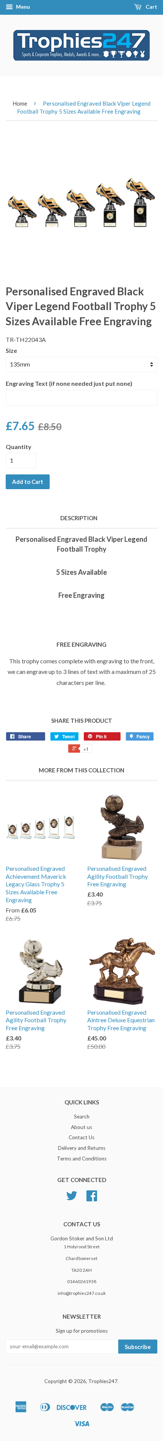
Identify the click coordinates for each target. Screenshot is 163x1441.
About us (81, 1127)
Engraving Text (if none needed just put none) (69, 383)
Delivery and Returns (81, 1148)
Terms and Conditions (82, 1159)
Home (20, 103)
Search (81, 1117)
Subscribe (138, 1346)
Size (11, 350)
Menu (22, 6)
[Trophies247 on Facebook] (91, 1198)
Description (78, 518)
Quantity (18, 446)
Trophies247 (103, 1381)
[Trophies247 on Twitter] (71, 1198)
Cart (150, 6)
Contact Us (81, 1137)
